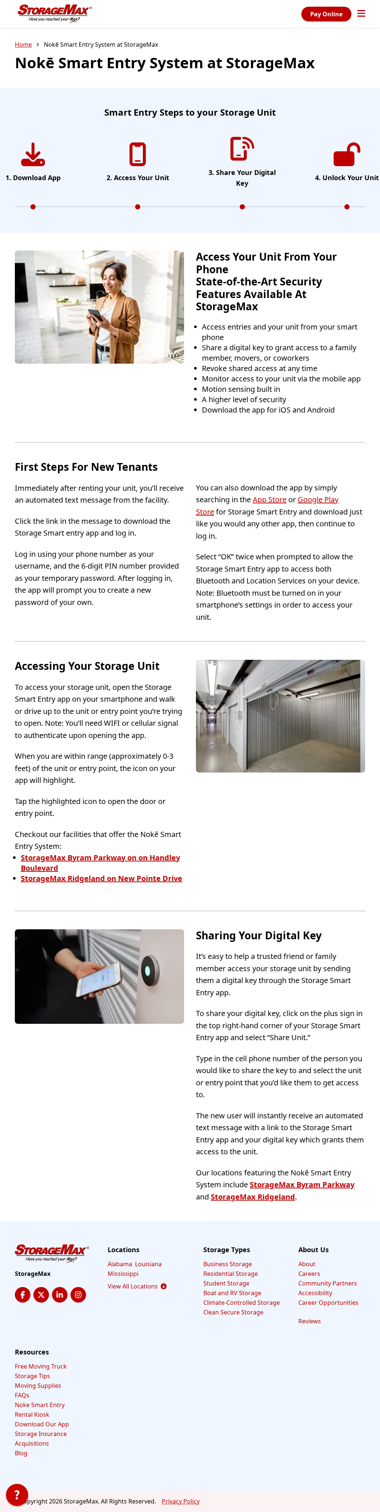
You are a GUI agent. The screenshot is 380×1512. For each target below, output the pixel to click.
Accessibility (315, 1293)
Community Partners (327, 1283)
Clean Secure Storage (233, 1312)
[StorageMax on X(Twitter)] (41, 1295)
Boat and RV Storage (232, 1293)
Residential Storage (230, 1274)
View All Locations (137, 1286)
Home (23, 44)
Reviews (309, 1321)
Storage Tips (32, 1376)
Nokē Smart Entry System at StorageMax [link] (101, 44)
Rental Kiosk (32, 1414)
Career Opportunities (328, 1302)
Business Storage (227, 1264)
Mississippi (123, 1274)
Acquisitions (32, 1443)
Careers (309, 1274)
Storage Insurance (41, 1434)
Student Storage (226, 1283)
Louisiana (148, 1264)
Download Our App (42, 1424)
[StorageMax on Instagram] (78, 1295)
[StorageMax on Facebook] (22, 1295)
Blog (21, 1453)
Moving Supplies (38, 1386)
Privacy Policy (181, 1501)
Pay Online (326, 14)
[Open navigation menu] (361, 14)
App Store (269, 499)
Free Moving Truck (41, 1366)
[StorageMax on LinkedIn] (60, 1295)
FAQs (22, 1395)
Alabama (120, 1264)
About (306, 1264)
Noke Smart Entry (40, 1405)
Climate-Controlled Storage (241, 1302)
